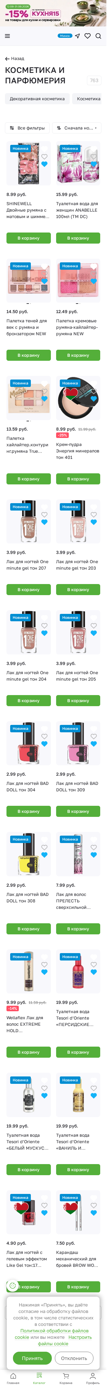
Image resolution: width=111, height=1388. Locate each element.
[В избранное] (44, 156)
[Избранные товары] (87, 36)
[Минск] (77, 36)
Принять (32, 1358)
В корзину (28, 238)
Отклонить (74, 1358)
